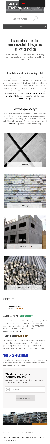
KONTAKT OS (12, 440)
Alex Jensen (20, 308)
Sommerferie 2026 (14, 306)
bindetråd (39, 93)
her (21, 331)
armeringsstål (11, 96)
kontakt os (13, 124)
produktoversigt (25, 99)
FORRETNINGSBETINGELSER (27, 437)
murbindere (30, 93)
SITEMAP (11, 437)
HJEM (4, 437)
